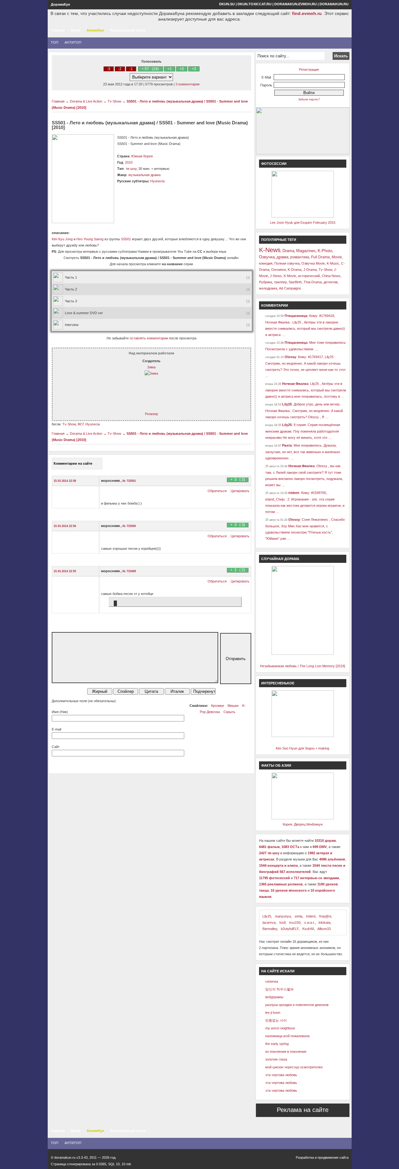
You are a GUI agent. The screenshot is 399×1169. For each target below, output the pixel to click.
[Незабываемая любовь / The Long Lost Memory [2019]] (303, 653)
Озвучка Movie (313, 263)
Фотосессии (273, 163)
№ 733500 (129, 526)
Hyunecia (157, 181)
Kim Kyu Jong (62, 239)
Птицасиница (296, 316)
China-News (331, 276)
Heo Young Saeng (89, 239)
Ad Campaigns (290, 288)
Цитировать (240, 491)
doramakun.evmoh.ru (295, 4)
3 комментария (187, 84)
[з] (249, 277)
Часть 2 (71, 289)
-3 (108, 69)
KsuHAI (308, 929)
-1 (131, 69)
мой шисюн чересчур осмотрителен (294, 1067)
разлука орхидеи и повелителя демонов (297, 1005)
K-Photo (325, 250)
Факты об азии (276, 765)
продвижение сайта (333, 1157)
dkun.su (227, 4)
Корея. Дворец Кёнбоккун (303, 824)
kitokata (324, 922)
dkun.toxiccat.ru (255, 4)
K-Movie (290, 276)
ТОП (54, 42)
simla (298, 916)
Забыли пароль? (309, 99)
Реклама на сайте (303, 1109)
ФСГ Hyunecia (89, 424)
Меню (75, 30)
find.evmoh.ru (307, 13)
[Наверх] (18, 1142)
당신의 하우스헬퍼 (279, 989)
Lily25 (287, 404)
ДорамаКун (60, 4)
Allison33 (324, 929)
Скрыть (229, 712)
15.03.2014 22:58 (65, 480)
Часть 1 (71, 277)
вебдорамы (274, 997)
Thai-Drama (313, 282)
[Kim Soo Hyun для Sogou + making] (303, 736)
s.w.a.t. (309, 922)
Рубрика (265, 282)
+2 (182, 69)
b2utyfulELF (290, 929)
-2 (120, 69)
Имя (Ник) (60, 712)
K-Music (333, 263)
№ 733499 (129, 571)
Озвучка (267, 257)
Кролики (217, 705)
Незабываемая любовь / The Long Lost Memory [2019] (302, 666)
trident (293, 493)
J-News (276, 276)
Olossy (290, 357)
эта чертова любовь (281, 1075)
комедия (265, 263)
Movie (337, 257)
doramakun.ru (334, 4)
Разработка (305, 1157)
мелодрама (268, 288)
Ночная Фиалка (295, 384)
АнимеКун (95, 30)
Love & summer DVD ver (84, 313)
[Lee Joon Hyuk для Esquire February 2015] (303, 216)
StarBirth (295, 282)
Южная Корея (142, 156)
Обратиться (217, 491)
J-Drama (310, 269)
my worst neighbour (280, 1028)
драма (282, 257)
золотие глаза (276, 1059)
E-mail (56, 729)
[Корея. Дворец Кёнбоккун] (303, 818)
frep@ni (325, 916)
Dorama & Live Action (86, 101)
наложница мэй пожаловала (287, 1036)
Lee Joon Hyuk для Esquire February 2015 (302, 222)
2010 (128, 162)
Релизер (151, 414)
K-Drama (294, 269)
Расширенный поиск (128, 30)
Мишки (233, 705)
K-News (270, 250)
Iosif (282, 922)
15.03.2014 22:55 (65, 571)
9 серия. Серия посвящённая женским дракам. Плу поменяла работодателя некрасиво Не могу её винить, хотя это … (302, 431)
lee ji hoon (272, 1012)
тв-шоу (131, 168)
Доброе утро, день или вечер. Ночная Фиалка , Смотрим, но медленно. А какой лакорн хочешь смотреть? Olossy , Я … (304, 410)
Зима (151, 367)
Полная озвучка (287, 263)
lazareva (269, 922)
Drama (288, 250)
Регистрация (309, 69)
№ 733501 (129, 480)
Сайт (56, 747)
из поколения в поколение (285, 1051)
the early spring (277, 1044)
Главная (58, 30)
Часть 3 (71, 301)
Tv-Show (114, 101)
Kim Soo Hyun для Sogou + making (302, 748)
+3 (194, 69)
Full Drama (320, 257)
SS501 (126, 239)
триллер (280, 282)
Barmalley (269, 929)
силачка (271, 981)
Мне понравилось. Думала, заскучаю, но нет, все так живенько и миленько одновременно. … (302, 451)
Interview (72, 325)
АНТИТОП (73, 42)
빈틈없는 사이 (276, 1020)
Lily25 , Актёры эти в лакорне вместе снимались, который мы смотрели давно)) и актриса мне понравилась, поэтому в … (305, 390)
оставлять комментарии (149, 338)
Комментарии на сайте (73, 463)
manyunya (283, 916)
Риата (287, 445)
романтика (299, 257)
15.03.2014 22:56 (65, 526)
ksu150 (294, 922)
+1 (169, 69)
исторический (309, 276)
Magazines (306, 250)
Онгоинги (278, 269)
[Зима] (151, 373)
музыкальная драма (144, 175)
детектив (331, 282)
